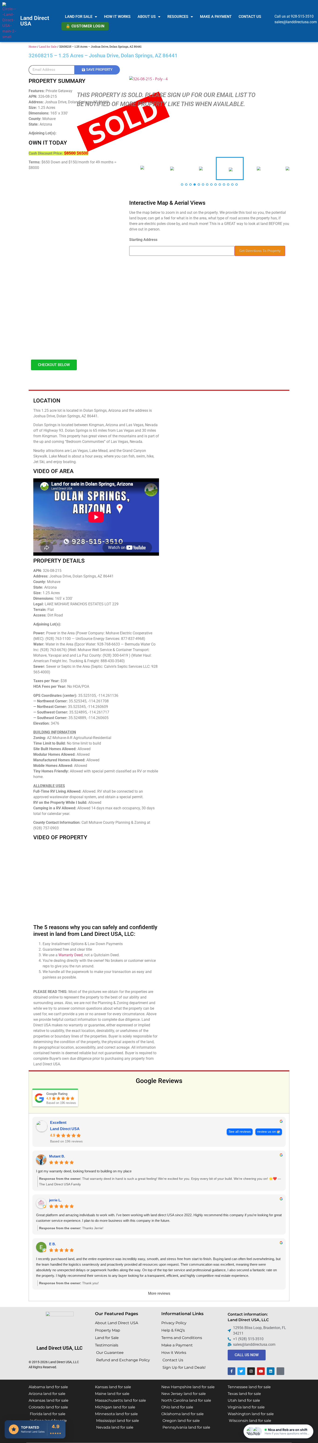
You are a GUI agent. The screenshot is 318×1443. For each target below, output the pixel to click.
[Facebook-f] (231, 1371)
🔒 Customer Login (85, 26)
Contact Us (250, 16)
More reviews (159, 1293)
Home (33, 46)
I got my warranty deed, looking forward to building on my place (84, 1171)
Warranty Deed (70, 955)
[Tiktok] (280, 1371)
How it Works (117, 16)
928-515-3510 (302, 16)
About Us (147, 16)
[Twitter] (241, 1371)
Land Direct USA (34, 21)
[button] (278, 1431)
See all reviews (240, 1131)
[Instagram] (251, 1371)
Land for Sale (78, 16)
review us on (266, 1131)
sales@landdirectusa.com (295, 22)
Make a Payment (216, 16)
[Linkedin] (270, 1371)
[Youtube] (261, 1371)
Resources (177, 16)
